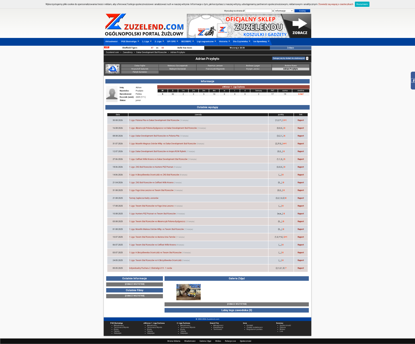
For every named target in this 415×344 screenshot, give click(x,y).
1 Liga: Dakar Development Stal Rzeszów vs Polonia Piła (154, 136)
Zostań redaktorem (255, 327)
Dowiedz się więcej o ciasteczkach (336, 4)
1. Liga (145, 41)
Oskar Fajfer (139, 66)
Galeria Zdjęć (205, 341)
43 (162, 48)
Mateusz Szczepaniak (178, 66)
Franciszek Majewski (215, 69)
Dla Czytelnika (240, 41)
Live (281, 331)
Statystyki (117, 333)
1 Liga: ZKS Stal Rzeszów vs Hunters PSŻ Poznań (151, 167)
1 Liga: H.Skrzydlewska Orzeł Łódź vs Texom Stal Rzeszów (155, 252)
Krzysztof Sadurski (139, 69)
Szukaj (302, 11)
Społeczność (245, 341)
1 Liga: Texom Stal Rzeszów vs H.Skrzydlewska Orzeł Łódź (155, 260)
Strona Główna (173, 341)
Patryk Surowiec (140, 72)
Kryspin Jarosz (253, 69)
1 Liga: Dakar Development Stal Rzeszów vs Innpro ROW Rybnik (157, 151)
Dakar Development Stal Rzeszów (151, 52)
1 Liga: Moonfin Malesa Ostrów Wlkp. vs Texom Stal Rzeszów (156, 229)
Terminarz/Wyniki (121, 327)
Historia (223, 41)
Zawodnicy (128, 52)
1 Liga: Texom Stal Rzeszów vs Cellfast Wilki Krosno (152, 245)
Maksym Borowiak (177, 69)
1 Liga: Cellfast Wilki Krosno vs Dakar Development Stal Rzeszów (158, 159)
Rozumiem (362, 4)
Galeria (283, 327)
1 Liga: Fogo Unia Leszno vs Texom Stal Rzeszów (151, 190)
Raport (301, 120)
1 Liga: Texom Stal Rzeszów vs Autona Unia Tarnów (152, 237)
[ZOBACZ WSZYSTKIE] (134, 284)
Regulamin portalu (254, 329)
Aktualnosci (218, 325)
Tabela (116, 331)
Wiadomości (190, 341)
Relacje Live (230, 341)
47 (152, 48)
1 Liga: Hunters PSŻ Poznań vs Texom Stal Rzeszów (152, 214)
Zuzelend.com (112, 52)
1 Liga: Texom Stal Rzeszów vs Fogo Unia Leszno (151, 206)
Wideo (218, 341)
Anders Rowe (291, 66)
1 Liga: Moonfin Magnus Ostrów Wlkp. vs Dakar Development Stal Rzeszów (162, 143)
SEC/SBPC (186, 41)
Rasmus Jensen (215, 66)
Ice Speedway (260, 41)
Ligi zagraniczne (205, 41)
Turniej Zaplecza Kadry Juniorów (143, 198)
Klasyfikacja (218, 327)
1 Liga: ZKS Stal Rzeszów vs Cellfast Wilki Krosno (151, 182)
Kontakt (250, 325)
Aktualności (111, 41)
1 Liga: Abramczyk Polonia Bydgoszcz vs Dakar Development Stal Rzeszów (163, 128)
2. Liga (158, 41)
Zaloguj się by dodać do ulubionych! (289, 58)
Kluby (116, 329)
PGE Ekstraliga (128, 41)
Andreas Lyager (253, 66)
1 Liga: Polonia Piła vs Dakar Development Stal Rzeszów (154, 120)
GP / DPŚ (171, 41)
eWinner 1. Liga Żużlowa (233, 87)
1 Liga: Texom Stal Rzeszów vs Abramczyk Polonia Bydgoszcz (157, 221)
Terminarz (217, 329)
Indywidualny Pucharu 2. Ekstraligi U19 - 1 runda (150, 268)
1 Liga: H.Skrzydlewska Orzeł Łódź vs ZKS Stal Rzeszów (154, 175)
